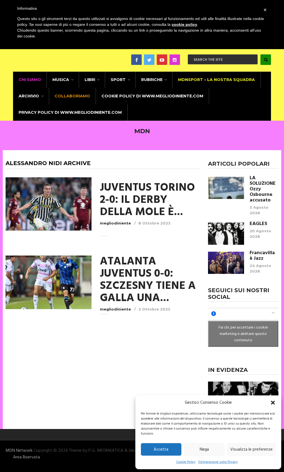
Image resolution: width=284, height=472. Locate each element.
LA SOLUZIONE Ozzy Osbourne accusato (263, 189)
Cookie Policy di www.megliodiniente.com (152, 96)
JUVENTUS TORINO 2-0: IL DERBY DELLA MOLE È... (147, 200)
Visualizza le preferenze (251, 449)
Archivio (29, 96)
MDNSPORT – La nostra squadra (216, 79)
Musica (60, 79)
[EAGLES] (226, 234)
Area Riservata (26, 457)
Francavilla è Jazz (262, 255)
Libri (90, 79)
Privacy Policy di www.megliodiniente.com (70, 112)
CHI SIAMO (30, 79)
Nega (204, 449)
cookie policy (184, 24)
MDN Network (19, 450)
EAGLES (258, 224)
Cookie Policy (186, 462)
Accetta (161, 449)
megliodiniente (115, 223)
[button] (273, 402)
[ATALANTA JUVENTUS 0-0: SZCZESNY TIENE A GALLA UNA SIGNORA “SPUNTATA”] (49, 282)
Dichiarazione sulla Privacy (218, 462)
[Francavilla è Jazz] (226, 263)
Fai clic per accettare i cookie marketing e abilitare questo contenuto (243, 334)
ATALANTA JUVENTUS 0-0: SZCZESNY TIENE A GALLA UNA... (148, 280)
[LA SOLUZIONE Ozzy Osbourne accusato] (226, 188)
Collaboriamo (72, 96)
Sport (118, 79)
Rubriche (152, 79)
